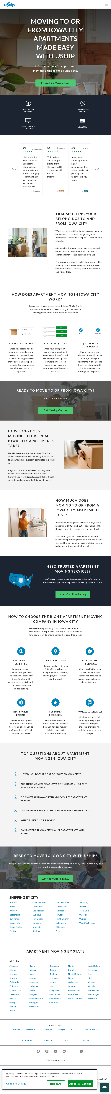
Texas (90, 974)
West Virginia (94, 994)
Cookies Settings (16, 1083)
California (14, 982)
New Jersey (54, 994)
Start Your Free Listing (72, 594)
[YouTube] (64, 1051)
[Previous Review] (14, 169)
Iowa (31, 974)
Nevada (52, 982)
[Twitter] (55, 1051)
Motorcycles (31, 1029)
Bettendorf (14, 914)
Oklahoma (73, 982)
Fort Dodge (37, 918)
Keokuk (36, 931)
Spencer (82, 906)
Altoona (13, 902)
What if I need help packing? (39, 820)
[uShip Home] (9, 4)
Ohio (70, 978)
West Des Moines (87, 922)
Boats (74, 1029)
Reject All (56, 1083)
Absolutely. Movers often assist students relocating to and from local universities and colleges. (54, 800)
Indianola (36, 922)
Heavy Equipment (91, 1029)
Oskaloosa (61, 922)
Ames (12, 906)
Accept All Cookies (80, 1083)
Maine (32, 990)
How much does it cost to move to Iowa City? (51, 774)
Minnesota (34, 1006)
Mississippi (54, 965)
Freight (61, 1029)
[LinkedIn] (81, 1051)
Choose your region (54, 1060)
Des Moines (38, 910)
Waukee (82, 918)
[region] (49, 1079)
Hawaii (12, 1006)
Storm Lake (84, 910)
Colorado (13, 986)
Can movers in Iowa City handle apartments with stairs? (53, 832)
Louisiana (33, 986)
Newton (59, 914)
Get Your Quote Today (55, 878)
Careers (48, 1040)
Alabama (13, 965)
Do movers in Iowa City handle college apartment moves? (54, 799)
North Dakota (74, 974)
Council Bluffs (39, 902)
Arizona (13, 974)
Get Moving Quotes (55, 410)
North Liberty (62, 918)
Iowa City (37, 927)
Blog (86, 1040)
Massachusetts (36, 998)
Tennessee (92, 970)
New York (53, 1002)
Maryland (33, 994)
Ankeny (13, 910)
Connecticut (15, 990)
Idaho (12, 1010)
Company (27, 1040)
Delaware (14, 994)
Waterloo (83, 914)
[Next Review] (97, 169)
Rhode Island (74, 994)
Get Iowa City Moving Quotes (56, 83)
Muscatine (61, 910)
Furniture (48, 1029)
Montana (53, 974)
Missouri (53, 970)
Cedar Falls (14, 922)
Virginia (91, 986)
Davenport (37, 906)
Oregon (71, 986)
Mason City (61, 906)
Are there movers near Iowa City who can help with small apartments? (55, 785)
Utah (90, 978)
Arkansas (13, 978)
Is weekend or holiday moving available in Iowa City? (55, 810)
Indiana (32, 970)
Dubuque (36, 914)
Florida (12, 998)
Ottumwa (60, 927)
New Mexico (55, 998)
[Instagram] (46, 1051)
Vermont (92, 982)
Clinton (12, 931)
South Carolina (75, 998)
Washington (93, 990)
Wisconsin (92, 998)
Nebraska (53, 978)
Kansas (32, 978)
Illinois (32, 965)
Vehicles (16, 1029)
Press (68, 1040)
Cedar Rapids (15, 927)
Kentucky (33, 982)
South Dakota (94, 965)
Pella (58, 931)
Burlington (14, 918)
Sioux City (83, 902)
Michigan (33, 1002)
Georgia (13, 1002)
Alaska (12, 970)
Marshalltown (62, 902)
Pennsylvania (74, 990)
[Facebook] (38, 1051)
